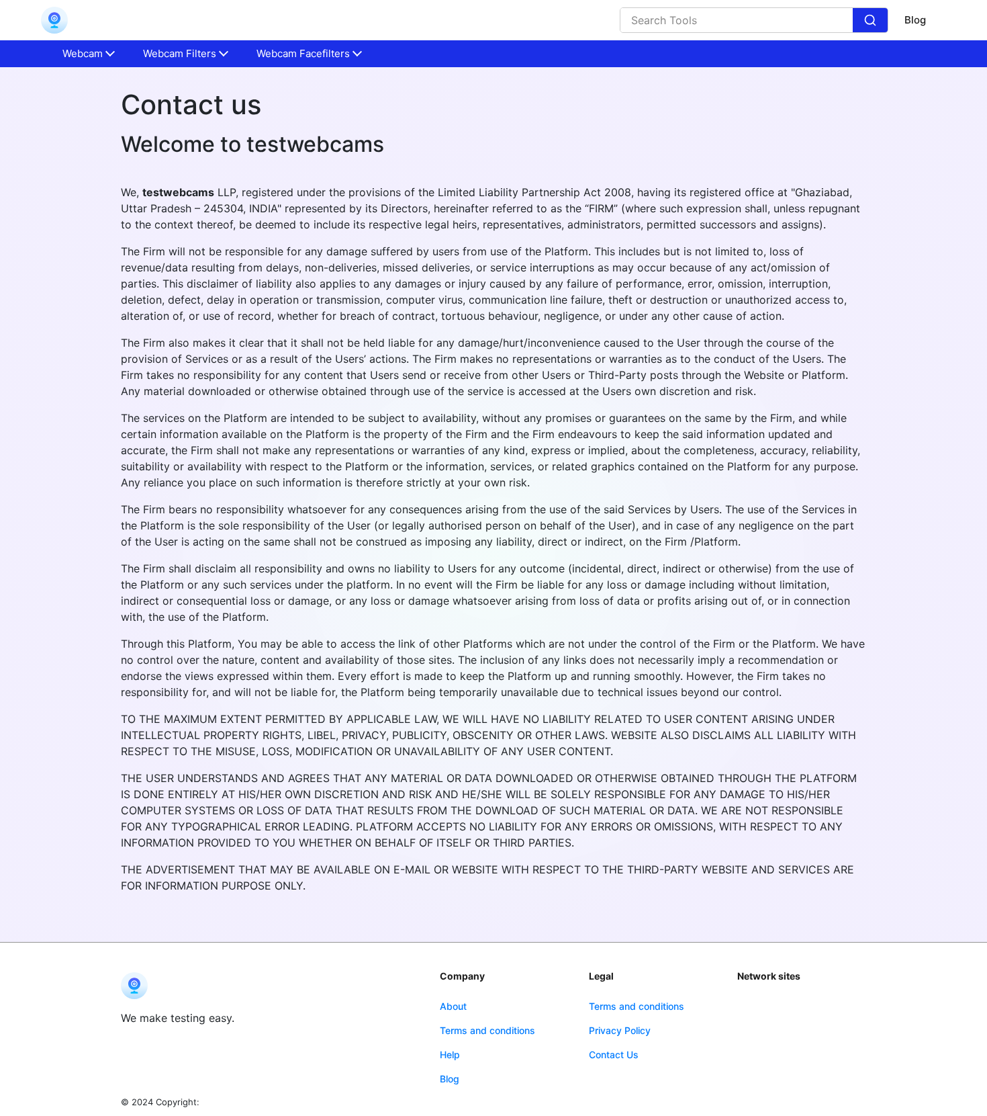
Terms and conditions (487, 1030)
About (453, 1006)
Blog (915, 19)
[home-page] (54, 20)
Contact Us (614, 1054)
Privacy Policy (620, 1030)
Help (450, 1054)
